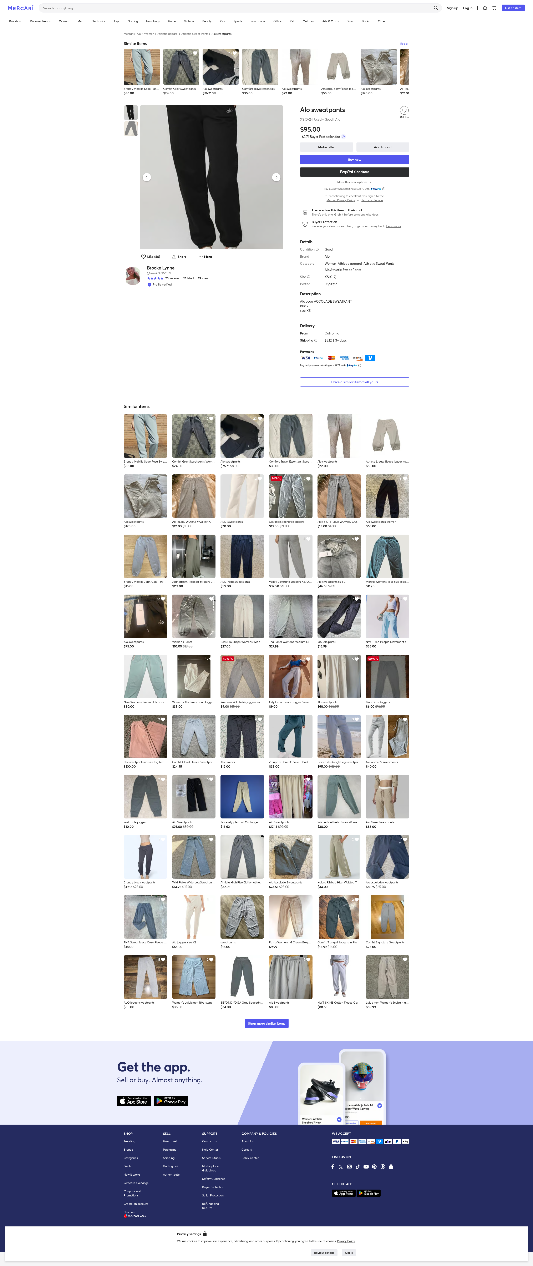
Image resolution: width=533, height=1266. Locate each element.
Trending (129, 1141)
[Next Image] (276, 177)
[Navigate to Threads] (383, 1166)
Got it (349, 1253)
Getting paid (171, 1166)
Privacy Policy (346, 1241)
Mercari (128, 34)
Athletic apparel (167, 34)
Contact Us (209, 1141)
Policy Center (250, 1158)
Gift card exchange (136, 1183)
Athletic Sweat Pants (194, 34)
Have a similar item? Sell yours (354, 382)
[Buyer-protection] (343, 136)
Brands (128, 1149)
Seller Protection (212, 1195)
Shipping (168, 1158)
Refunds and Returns (210, 1206)
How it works (132, 1174)
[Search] (436, 8)
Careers (247, 1149)
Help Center (210, 1149)
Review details (324, 1253)
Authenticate (171, 1174)
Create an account (136, 1204)
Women (149, 34)
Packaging (170, 1149)
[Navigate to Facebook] (333, 1166)
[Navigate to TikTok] (358, 1166)
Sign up (452, 8)
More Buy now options (352, 182)
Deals (127, 1166)
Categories (131, 1158)
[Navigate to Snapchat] (391, 1166)
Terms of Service (372, 200)
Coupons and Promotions (132, 1193)
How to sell (170, 1141)
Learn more (393, 226)
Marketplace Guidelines (210, 1168)
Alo (139, 34)
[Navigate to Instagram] (349, 1166)
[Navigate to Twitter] (341, 1166)
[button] (485, 8)
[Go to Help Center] (317, 249)
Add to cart (383, 147)
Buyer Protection (213, 1187)
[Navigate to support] (336, 1141)
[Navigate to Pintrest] (374, 1166)
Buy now (354, 159)
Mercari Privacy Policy (340, 200)
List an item (513, 8)
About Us (248, 1141)
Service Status (211, 1158)
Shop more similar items (266, 1023)
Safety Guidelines (213, 1179)
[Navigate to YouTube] (366, 1166)
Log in (467, 8)
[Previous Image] (147, 177)
